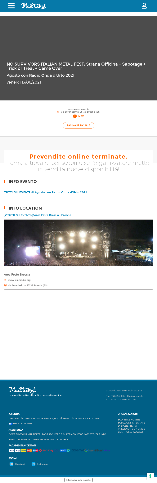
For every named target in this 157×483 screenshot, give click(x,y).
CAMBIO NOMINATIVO (43, 439)
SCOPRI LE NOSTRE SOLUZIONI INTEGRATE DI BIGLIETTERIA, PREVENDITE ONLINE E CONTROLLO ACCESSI (131, 425)
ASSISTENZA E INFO (95, 434)
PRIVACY (67, 418)
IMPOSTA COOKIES (22, 423)
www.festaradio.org (19, 280)
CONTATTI (97, 418)
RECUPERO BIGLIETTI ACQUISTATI (65, 434)
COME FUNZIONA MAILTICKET (24, 434)
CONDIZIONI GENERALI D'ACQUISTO (41, 418)
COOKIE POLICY (82, 418)
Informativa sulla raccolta (78, 480)
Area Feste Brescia (78, 109)
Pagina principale (78, 125)
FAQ (44, 434)
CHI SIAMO (14, 418)
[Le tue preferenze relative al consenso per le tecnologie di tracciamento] (150, 476)
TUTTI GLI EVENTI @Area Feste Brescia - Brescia (39, 215)
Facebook (20, 464)
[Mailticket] (33, 6)
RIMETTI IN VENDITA (19, 439)
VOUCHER (62, 439)
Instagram (42, 464)
